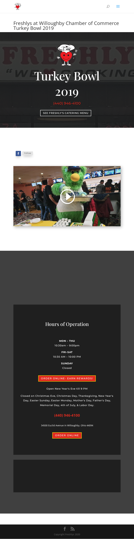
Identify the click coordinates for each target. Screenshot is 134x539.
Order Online (67, 435)
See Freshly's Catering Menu (65, 113)
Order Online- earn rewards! (67, 378)
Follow (27, 153)
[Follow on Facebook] (18, 153)
